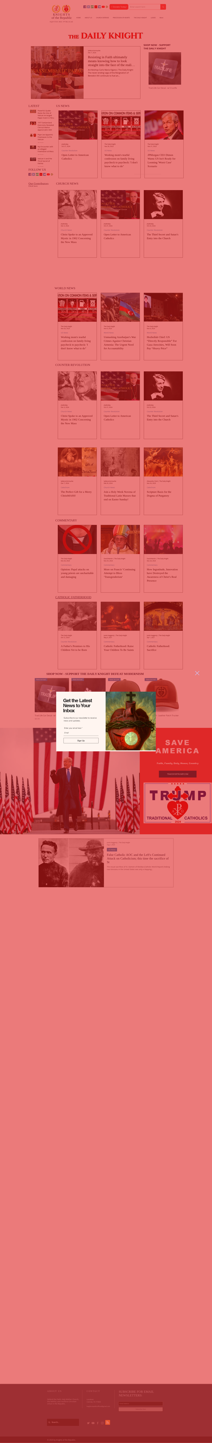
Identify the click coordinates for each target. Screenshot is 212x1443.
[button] (197, 673)
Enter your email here (72, 728)
